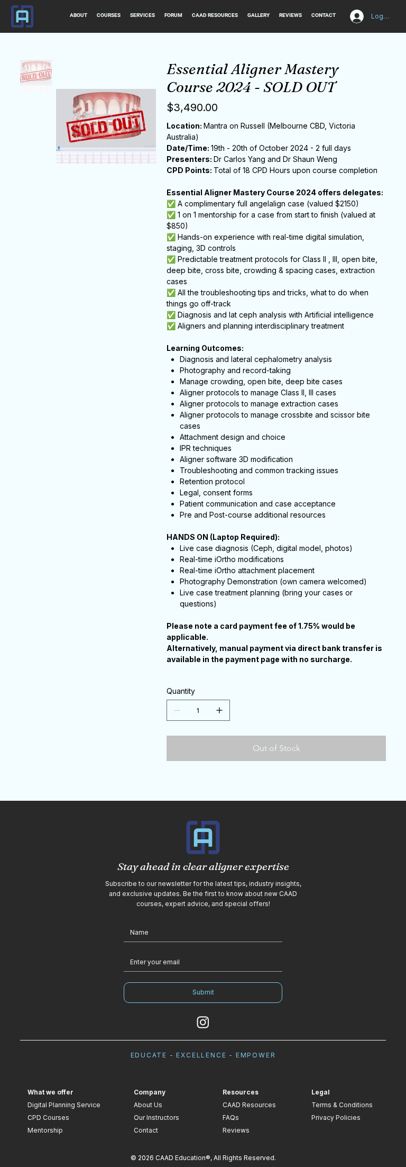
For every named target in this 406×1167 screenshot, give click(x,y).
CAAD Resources (249, 1105)
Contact (146, 1130)
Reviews (236, 1130)
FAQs (231, 1117)
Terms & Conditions (342, 1105)
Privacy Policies (336, 1117)
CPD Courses (48, 1117)
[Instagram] (203, 1022)
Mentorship (45, 1130)
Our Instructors (156, 1117)
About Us (148, 1105)
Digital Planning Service (63, 1105)
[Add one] (219, 710)
